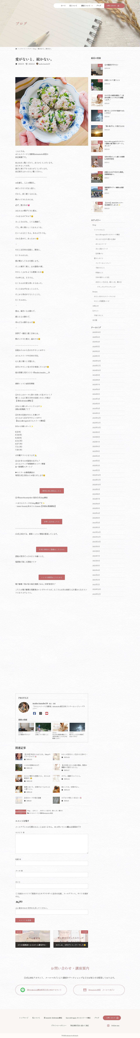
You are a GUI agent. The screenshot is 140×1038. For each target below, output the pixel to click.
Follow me (115, 1025)
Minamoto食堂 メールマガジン (101, 990)
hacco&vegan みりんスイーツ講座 (78, 1018)
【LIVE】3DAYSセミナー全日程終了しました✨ (114, 204)
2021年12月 (97, 532)
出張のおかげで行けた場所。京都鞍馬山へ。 (114, 173)
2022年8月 (96, 494)
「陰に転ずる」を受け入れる (114, 126)
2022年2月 (96, 522)
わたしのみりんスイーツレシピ (105, 296)
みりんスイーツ (101, 244)
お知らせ (96, 306)
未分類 (95, 320)
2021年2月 (96, 580)
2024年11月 (97, 365)
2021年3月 (96, 575)
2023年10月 (97, 427)
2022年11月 (97, 480)
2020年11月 (97, 594)
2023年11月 (97, 423)
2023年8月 (96, 437)
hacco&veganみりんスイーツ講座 (108, 234)
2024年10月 (97, 370)
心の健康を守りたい (24, 734)
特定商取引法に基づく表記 (79, 1025)
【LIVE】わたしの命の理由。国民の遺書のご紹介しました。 (74, 766)
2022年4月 (96, 513)
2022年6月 (96, 503)
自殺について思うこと (42, 734)
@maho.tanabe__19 (41, 372)
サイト (18, 882)
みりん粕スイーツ (102, 249)
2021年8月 (96, 551)
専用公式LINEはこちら (51, 491)
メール (19, 870)
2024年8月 (96, 380)
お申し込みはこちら (52, 521)
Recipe (95, 291)
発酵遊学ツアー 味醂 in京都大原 (114, 188)
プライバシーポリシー (58, 1025)
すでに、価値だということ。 (71, 776)
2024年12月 (97, 361)
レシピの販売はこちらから (51, 577)
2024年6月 (96, 389)
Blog (32, 730)
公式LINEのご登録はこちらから (52, 549)
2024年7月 (96, 384)
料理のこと (99, 272)
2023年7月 (96, 441)
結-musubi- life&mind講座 (53, 1018)
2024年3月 (96, 403)
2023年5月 (96, 451)
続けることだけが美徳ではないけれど (76, 735)
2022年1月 (96, 527)
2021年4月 (96, 570)
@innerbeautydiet (25, 497)
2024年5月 (96, 394)
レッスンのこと (99, 230)
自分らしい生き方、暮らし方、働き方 (51, 810)
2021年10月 (97, 542)
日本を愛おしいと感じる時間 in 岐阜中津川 (114, 158)
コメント (19, 832)
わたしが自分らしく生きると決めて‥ (74, 754)
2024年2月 (96, 408)
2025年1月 (96, 356)
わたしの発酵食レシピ (101, 301)
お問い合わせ (111, 1018)
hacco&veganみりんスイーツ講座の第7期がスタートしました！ (114, 143)
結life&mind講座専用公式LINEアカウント (44, 990)
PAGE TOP (135, 1005)
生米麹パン (99, 253)
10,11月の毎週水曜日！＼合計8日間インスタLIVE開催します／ (59, 736)
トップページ (23, 1018)
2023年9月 (96, 432)
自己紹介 (18, 171)
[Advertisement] (51, 675)
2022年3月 (96, 518)
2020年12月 (97, 589)
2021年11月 (97, 537)
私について (36, 1018)
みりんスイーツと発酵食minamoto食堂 (41, 813)
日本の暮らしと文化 (102, 277)
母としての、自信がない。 (70, 787)
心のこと (35, 810)
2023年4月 (96, 456)
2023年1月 (96, 470)
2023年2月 (96, 465)
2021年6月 (96, 561)
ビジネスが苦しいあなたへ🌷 (71, 798)
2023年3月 (96, 461)
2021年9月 (96, 546)
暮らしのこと (98, 258)
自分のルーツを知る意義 (32, 798)
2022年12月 (97, 475)
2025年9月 (96, 337)
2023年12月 (97, 418)
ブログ (96, 1018)
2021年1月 (96, 584)
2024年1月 (96, 413)
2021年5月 (96, 565)
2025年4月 (96, 342)
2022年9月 (96, 489)
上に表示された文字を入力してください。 (32, 908)
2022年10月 (97, 484)
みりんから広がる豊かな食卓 (106, 239)
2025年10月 (97, 332)
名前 (18, 859)
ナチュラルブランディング (106, 287)
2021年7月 (96, 556)
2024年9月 (96, 375)
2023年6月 (96, 446)
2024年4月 (96, 399)
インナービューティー (103, 263)
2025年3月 (96, 346)
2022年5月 (96, 508)
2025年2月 (96, 351)
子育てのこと (100, 268)
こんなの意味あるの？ (31, 765)
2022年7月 (96, 499)
